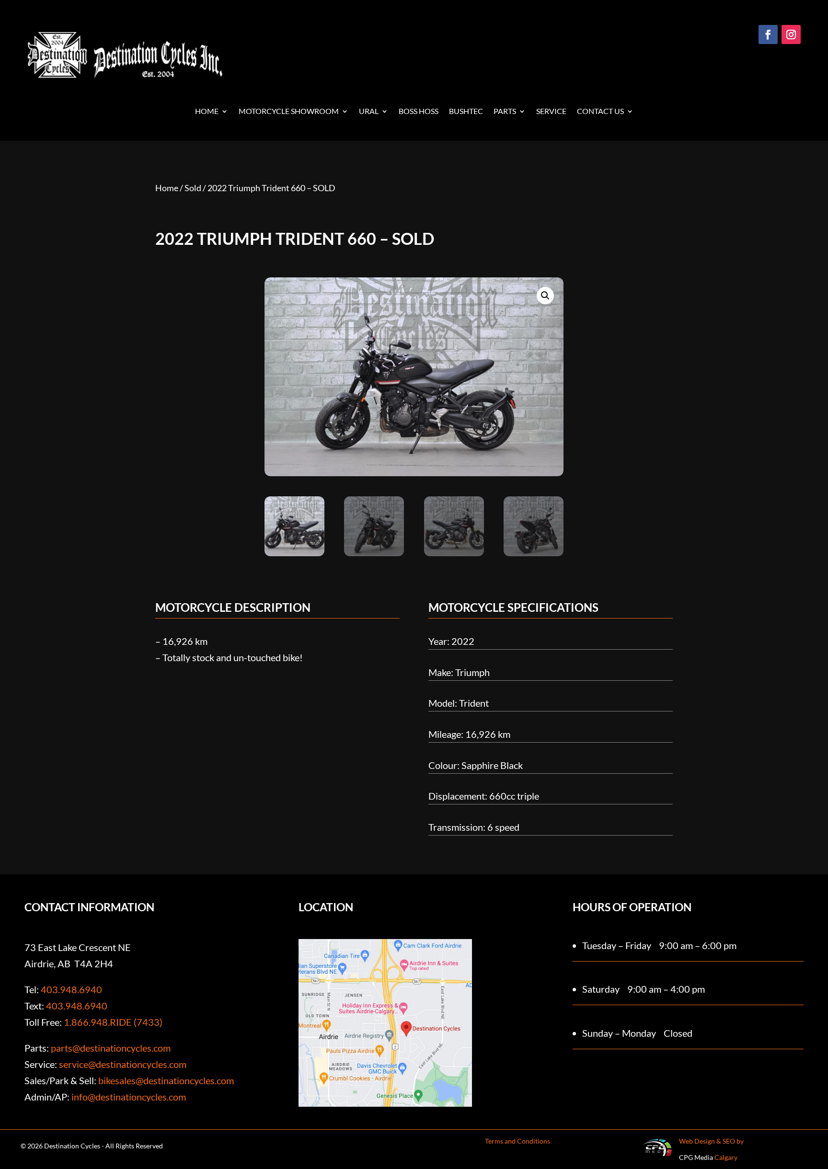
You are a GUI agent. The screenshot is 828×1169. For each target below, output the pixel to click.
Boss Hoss (418, 111)
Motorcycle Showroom (289, 111)
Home (206, 111)
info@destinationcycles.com (128, 1096)
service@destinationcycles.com (122, 1064)
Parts (505, 111)
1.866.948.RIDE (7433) (113, 1022)
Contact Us (600, 111)
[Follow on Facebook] (768, 34)
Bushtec (466, 111)
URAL (369, 111)
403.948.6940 (71, 989)
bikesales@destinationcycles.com (166, 1080)
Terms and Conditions (517, 1141)
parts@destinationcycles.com (111, 1048)
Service (551, 111)
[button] (545, 295)
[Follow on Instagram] (791, 34)
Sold (192, 188)
